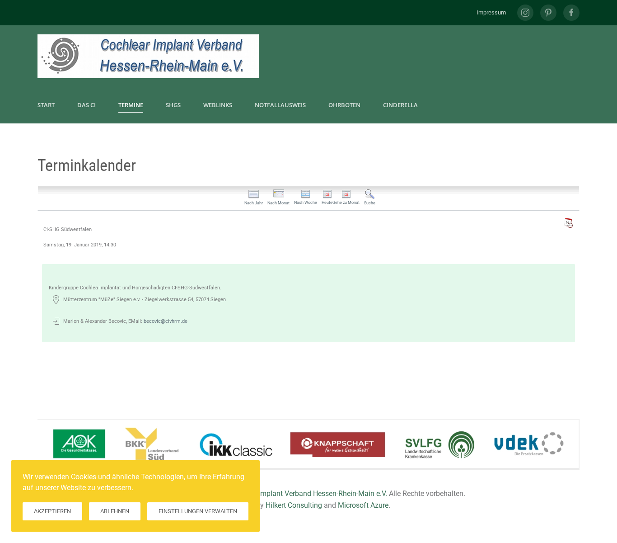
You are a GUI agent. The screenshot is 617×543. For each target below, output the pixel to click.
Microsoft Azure (363, 505)
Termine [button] (130, 105)
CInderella (400, 105)
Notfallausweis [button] (280, 105)
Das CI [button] (86, 105)
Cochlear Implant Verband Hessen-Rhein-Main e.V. (308, 493)
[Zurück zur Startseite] (148, 56)
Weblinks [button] (217, 105)
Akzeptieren (52, 511)
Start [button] (46, 105)
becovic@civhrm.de (165, 321)
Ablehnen (114, 511)
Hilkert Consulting (294, 505)
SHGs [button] (173, 105)
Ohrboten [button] (344, 105)
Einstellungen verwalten (198, 511)
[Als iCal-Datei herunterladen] (568, 222)
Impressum (491, 12)
